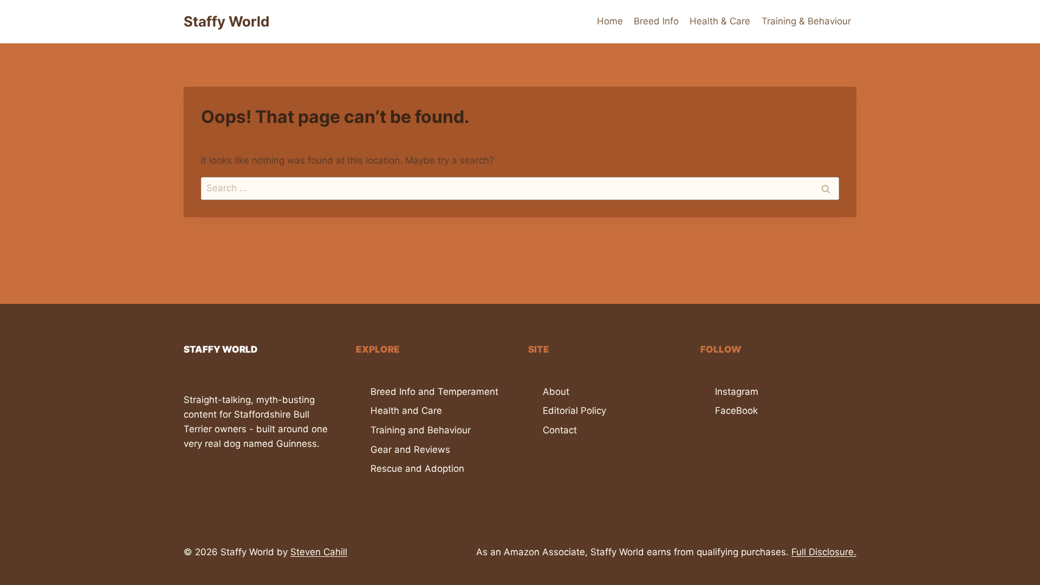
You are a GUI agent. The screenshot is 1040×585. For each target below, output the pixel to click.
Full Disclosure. (823, 552)
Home (610, 21)
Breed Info (656, 21)
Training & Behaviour (806, 21)
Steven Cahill (318, 552)
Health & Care (720, 21)
